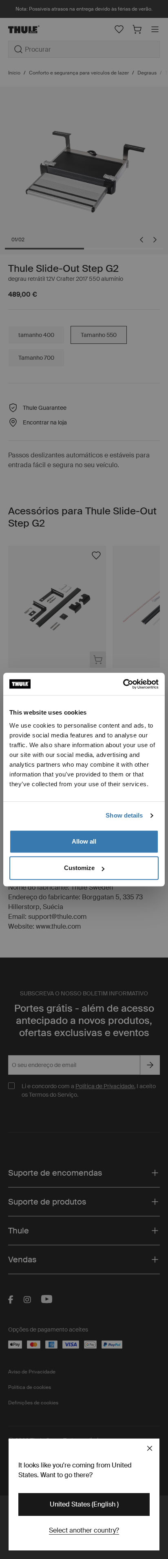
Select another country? (84, 1530)
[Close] (150, 1448)
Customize (79, 867)
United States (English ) (84, 1504)
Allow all (84, 841)
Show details (124, 815)
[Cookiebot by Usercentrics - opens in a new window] (123, 684)
